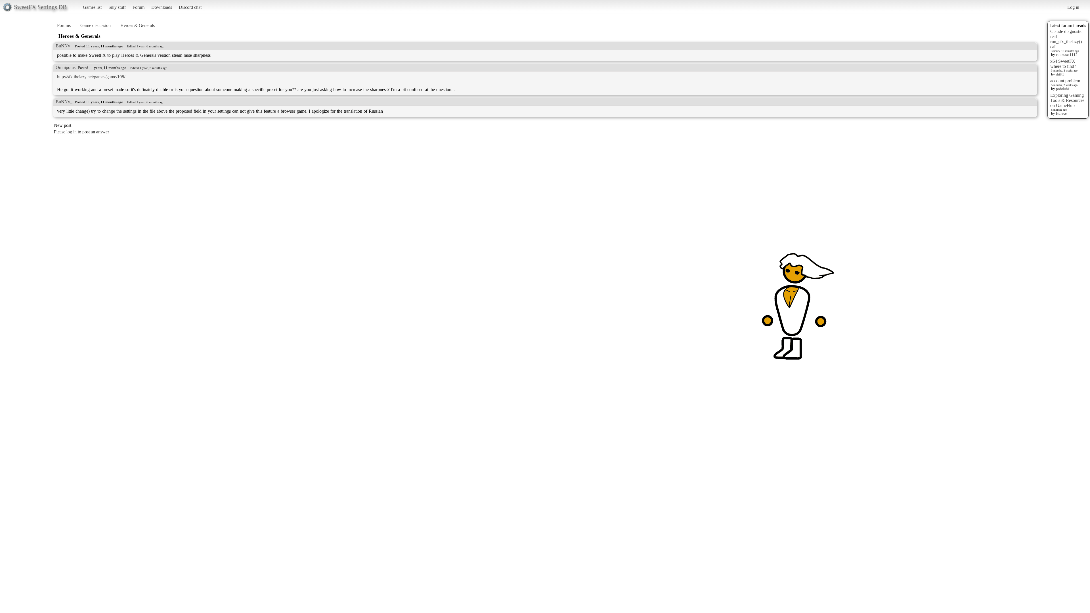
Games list (92, 7)
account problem (1065, 80)
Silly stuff (117, 7)
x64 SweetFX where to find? (1063, 64)
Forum (138, 7)
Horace (1061, 113)
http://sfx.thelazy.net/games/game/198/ (91, 76)
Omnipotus (66, 67)
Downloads (161, 7)
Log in (1073, 7)
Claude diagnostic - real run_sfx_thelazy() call (1067, 39)
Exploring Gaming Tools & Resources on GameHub (1067, 100)
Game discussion (95, 25)
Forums (64, 25)
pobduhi (1062, 89)
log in (71, 131)
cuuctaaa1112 (1067, 55)
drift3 (1060, 74)
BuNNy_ (64, 45)
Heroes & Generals (137, 25)
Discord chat (190, 7)
